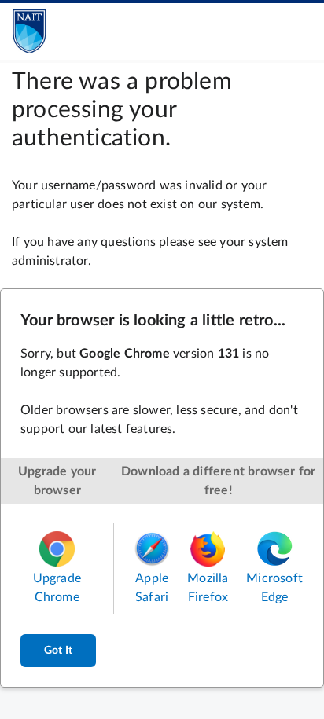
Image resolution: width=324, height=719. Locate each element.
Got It (58, 650)
